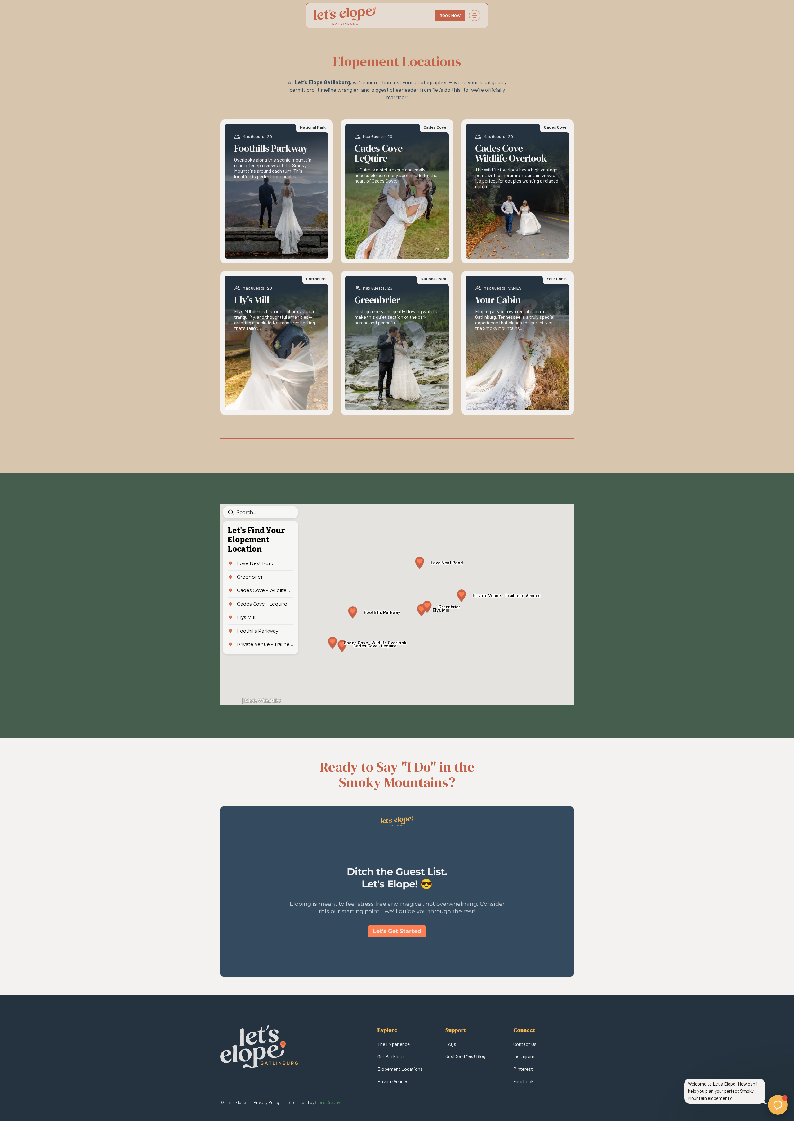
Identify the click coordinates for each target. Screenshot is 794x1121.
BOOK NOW (450, 15)
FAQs (450, 1044)
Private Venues (392, 1081)
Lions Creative (328, 1102)
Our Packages (391, 1056)
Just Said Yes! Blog (465, 1056)
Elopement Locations (400, 1069)
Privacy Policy (266, 1102)
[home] (354, 16)
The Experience (393, 1044)
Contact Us (525, 1044)
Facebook (523, 1081)
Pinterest (523, 1069)
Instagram (523, 1056)
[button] (474, 15)
